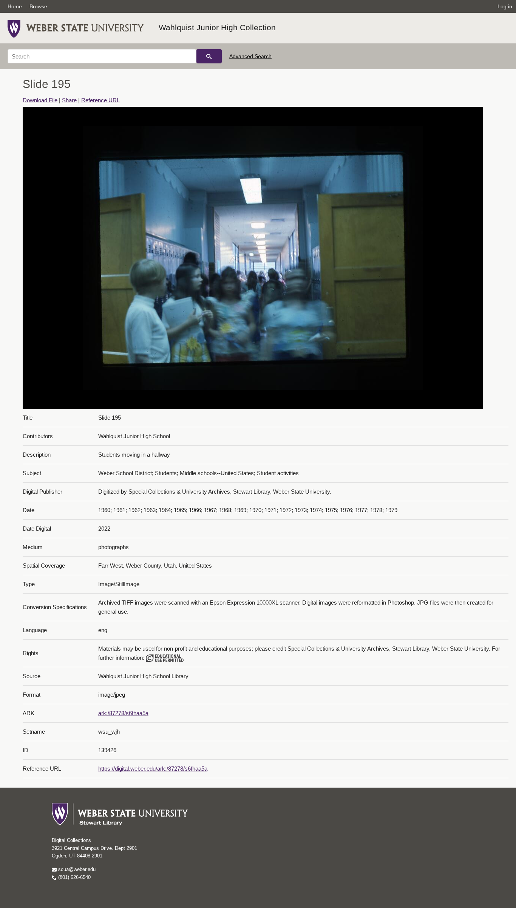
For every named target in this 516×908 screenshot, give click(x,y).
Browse (38, 6)
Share (69, 100)
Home (15, 6)
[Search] (209, 56)
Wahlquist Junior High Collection (217, 27)
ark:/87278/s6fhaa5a (123, 713)
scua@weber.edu (76, 869)
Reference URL (100, 100)
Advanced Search (250, 56)
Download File (40, 100)
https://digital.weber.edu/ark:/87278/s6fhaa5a (152, 768)
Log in (504, 6)
